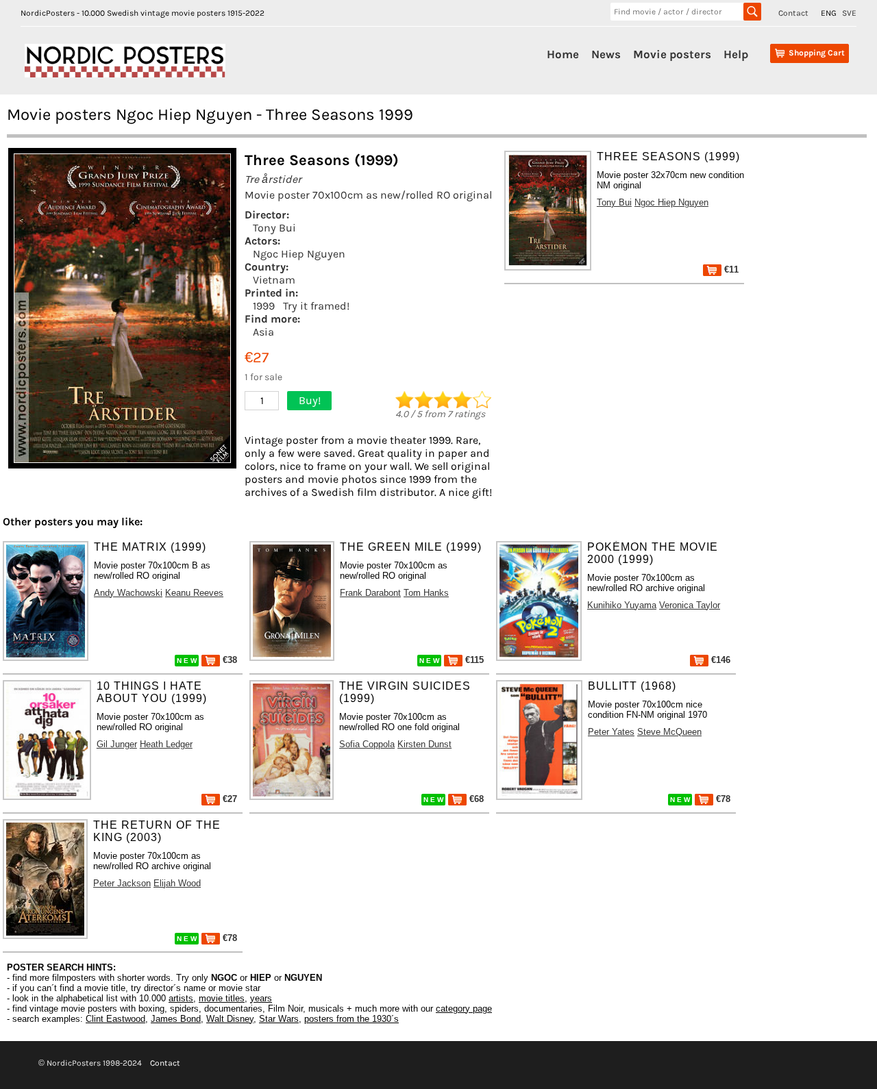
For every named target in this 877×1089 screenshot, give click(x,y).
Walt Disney (230, 1019)
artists (181, 998)
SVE (849, 13)
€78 (721, 799)
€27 (228, 799)
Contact (793, 13)
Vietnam (274, 279)
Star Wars (279, 1019)
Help (736, 54)
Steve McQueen (669, 732)
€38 (228, 660)
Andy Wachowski (128, 593)
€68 (475, 799)
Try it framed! (316, 305)
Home (563, 54)
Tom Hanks (426, 593)
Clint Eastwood (115, 1019)
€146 (719, 660)
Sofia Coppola (367, 744)
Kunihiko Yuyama (621, 605)
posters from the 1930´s (351, 1019)
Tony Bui (274, 227)
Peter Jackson (122, 883)
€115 (473, 660)
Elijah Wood (177, 883)
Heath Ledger (166, 744)
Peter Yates (611, 732)
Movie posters (672, 54)
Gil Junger (117, 744)
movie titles (222, 998)
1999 (264, 305)
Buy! (310, 400)
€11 (730, 269)
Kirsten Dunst (424, 744)
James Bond (176, 1019)
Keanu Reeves (194, 593)
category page (464, 1008)
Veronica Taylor (689, 605)
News (606, 54)
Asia (263, 331)
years (261, 998)
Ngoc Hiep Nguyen (299, 253)
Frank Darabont (370, 593)
